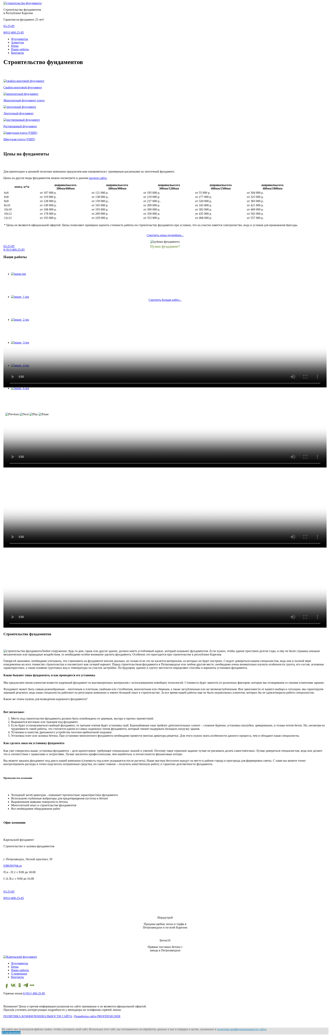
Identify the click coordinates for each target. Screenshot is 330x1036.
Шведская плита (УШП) (19, 139)
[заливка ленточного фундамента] (19, 106)
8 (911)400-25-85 (14, 249)
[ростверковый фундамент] (21, 119)
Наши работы (20, 49)
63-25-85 (9, 26)
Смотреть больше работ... (165, 299)
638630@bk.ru (12, 865)
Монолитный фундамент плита (23, 100)
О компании (19, 973)
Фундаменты (19, 39)
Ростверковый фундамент (20, 126)
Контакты (17, 52)
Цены (15, 45)
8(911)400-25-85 (13, 32)
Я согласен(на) (11, 1032)
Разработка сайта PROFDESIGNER (97, 1016)
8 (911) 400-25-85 (34, 993)
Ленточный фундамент (18, 113)
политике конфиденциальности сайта (241, 1029)
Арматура (17, 42)
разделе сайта (98, 178)
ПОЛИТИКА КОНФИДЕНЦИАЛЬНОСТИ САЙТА (37, 1016)
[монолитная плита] (20, 94)
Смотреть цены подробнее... (165, 235)
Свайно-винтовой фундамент (22, 87)
